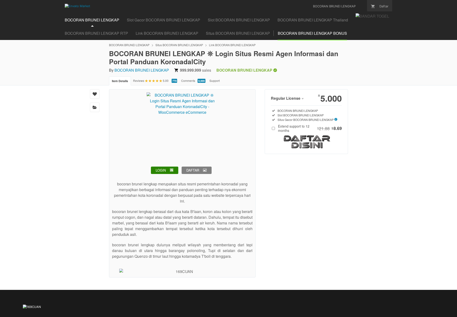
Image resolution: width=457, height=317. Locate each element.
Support (214, 81)
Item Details (120, 81)
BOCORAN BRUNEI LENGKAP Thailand (313, 20)
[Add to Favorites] (94, 94)
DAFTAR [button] (192, 170)
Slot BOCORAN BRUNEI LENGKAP (239, 20)
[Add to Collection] (94, 107)
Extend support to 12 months (310, 128)
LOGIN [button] (161, 170)
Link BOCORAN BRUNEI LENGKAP (167, 33)
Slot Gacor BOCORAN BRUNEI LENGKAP (163, 20)
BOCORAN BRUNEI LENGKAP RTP (96, 33)
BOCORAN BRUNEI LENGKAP (92, 20)
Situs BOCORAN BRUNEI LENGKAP (238, 33)
